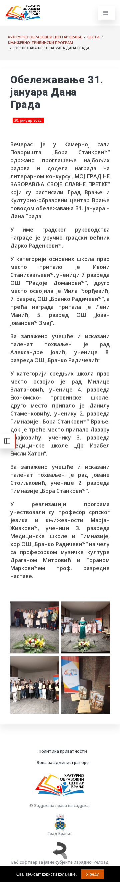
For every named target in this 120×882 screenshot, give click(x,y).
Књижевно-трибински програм (40, 42)
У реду (92, 874)
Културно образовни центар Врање (45, 36)
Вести (93, 36)
